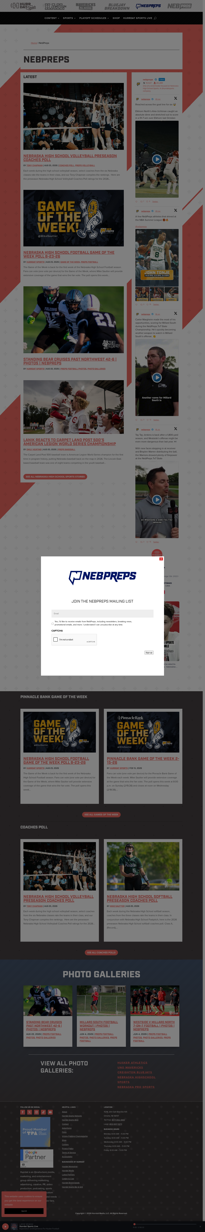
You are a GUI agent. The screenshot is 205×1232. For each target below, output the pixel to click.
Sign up (149, 652)
